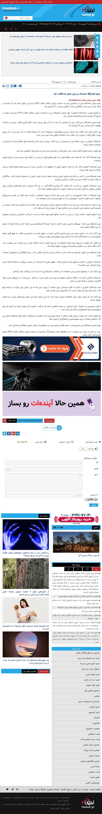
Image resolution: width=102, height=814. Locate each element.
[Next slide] (55, 527)
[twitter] (5, 433)
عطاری (96, 696)
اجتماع (56, 789)
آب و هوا (32, 2)
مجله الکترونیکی (17, 797)
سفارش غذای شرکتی (91, 744)
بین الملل (77, 789)
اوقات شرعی (24, 2)
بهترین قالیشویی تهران (90, 761)
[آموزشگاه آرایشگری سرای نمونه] (52, 403)
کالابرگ (96, 717)
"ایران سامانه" (54, 808)
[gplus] (13, 433)
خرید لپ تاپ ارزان (91, 679)
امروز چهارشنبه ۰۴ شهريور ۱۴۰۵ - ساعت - (81, 24)
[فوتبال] (97, 46)
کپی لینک (49, 420)
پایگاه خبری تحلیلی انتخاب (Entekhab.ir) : (84, 100)
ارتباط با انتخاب (47, 2)
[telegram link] (12, 789)
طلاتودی (96, 723)
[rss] (16, 29)
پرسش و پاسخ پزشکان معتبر (87, 652)
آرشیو (59, 800)
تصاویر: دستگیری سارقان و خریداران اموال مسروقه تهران (78, 596)
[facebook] (9, 433)
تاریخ (69, 789)
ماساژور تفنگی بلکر (92, 690)
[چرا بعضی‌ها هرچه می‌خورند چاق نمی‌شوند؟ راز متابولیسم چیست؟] (26, 610)
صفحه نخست (95, 85)
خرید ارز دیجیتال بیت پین (88, 658)
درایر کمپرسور (94, 712)
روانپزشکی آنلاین (92, 782)
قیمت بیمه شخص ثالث (89, 739)
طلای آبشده (94, 777)
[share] (6, 29)
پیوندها (38, 2)
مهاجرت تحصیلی (92, 728)
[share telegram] (11, 29)
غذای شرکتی (94, 707)
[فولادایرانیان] (52, 348)
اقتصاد (63, 789)
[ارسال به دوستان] (7, 86)
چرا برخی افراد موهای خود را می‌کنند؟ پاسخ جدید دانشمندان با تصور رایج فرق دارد (41, 36)
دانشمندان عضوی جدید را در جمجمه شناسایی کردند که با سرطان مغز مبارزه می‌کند (41, 62)
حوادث (31, 789)
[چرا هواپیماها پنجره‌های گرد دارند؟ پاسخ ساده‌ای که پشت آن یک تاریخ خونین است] (26, 644)
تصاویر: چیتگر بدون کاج (88, 555)
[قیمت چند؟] (97, 42)
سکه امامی (95, 766)
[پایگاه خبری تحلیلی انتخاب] (89, 12)
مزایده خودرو (94, 755)
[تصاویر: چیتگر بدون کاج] (76, 542)
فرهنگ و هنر (40, 789)
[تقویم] (97, 51)
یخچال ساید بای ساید (90, 669)
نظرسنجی (4, 2)
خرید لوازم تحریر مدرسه (89, 663)
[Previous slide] (62, 527)
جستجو (66, 800)
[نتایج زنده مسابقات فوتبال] (97, 55)
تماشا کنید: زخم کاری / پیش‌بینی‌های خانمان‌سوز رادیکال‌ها (78, 607)
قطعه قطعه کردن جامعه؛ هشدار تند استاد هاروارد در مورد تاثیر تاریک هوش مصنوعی (40, 49)
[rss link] (17, 789)
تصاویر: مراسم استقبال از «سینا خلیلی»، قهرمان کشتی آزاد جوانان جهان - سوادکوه (75, 617)
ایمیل (96, 468)
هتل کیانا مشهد (92, 685)
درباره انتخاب (65, 797)
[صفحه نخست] (97, 37)
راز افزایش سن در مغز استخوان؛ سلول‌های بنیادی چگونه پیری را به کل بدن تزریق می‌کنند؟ (26, 554)
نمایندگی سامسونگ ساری (88, 701)
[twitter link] (7, 789)
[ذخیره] (12, 86)
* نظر (96, 474)
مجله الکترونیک (14, 2)
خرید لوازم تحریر (92, 674)
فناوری (49, 789)
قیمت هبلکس (93, 734)
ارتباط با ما (55, 797)
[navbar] (99, 24)
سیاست (84, 85)
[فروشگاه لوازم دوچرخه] (52, 376)
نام (97, 462)
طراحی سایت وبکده (91, 750)
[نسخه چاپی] (4, 86)
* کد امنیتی (94, 495)
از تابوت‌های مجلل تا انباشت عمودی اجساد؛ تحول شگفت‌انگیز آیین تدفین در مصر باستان (26, 593)
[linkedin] (18, 433)
